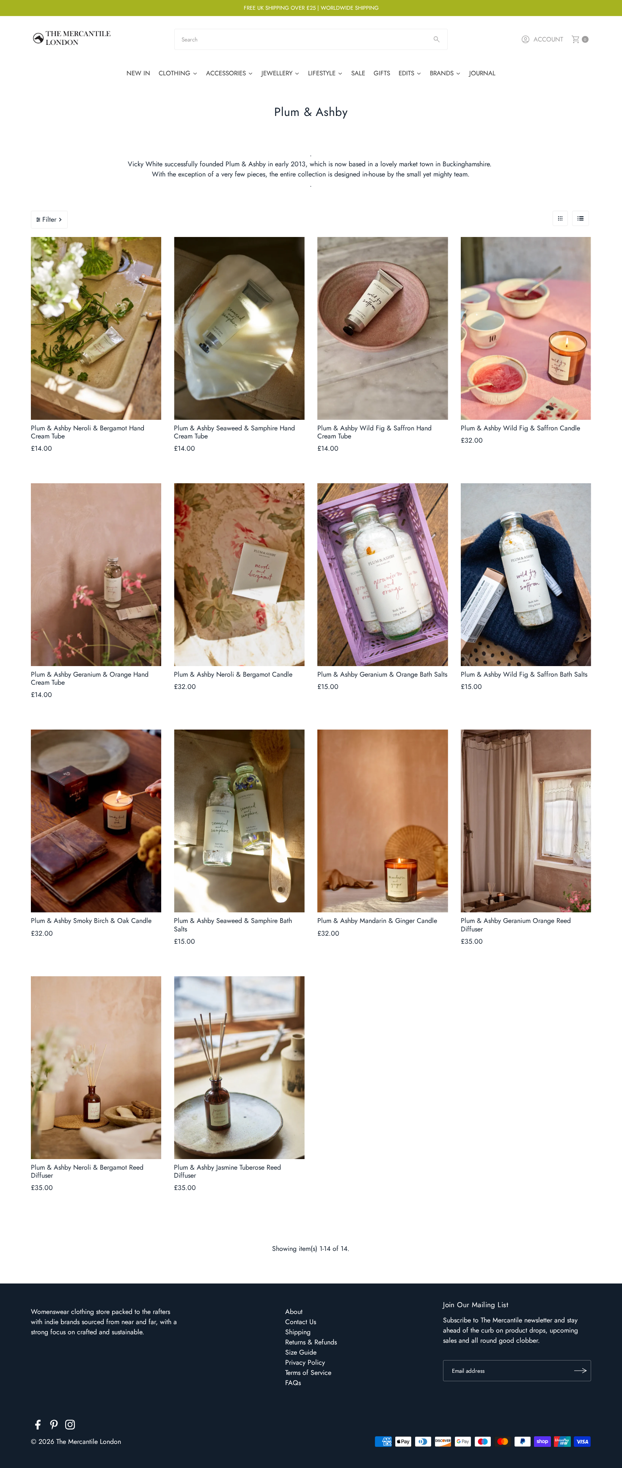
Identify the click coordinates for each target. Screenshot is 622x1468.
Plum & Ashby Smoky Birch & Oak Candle (91, 920)
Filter (49, 219)
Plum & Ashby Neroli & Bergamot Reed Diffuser (87, 1171)
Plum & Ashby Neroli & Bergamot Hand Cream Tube (87, 432)
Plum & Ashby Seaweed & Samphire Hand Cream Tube (234, 432)
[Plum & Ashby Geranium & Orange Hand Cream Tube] (96, 574)
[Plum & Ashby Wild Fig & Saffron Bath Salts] (526, 574)
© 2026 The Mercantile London (76, 1441)
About (294, 1312)
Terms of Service (308, 1372)
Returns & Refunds (311, 1342)
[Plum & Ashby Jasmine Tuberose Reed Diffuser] (239, 1067)
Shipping (298, 1332)
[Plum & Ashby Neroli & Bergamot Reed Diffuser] (96, 1067)
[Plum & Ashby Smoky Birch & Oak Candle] (96, 821)
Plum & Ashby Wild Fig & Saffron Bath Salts (524, 674)
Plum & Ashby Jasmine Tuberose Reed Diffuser (227, 1171)
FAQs (293, 1383)
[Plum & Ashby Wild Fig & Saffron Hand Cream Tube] (382, 328)
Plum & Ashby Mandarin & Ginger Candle (377, 920)
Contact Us (300, 1322)
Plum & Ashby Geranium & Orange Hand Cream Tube (90, 678)
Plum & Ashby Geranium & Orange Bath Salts (382, 674)
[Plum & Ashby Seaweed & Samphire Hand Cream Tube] (239, 328)
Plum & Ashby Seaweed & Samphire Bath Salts (233, 925)
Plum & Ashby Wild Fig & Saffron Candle (520, 428)
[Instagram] (70, 1426)
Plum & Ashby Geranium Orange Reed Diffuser (516, 925)
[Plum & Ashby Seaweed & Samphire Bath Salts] (239, 821)
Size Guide (301, 1352)
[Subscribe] (580, 1370)
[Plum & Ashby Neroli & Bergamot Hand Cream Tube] (96, 328)
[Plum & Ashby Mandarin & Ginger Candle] (382, 821)
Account (548, 39)
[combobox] (311, 39)
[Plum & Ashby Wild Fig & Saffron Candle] (526, 328)
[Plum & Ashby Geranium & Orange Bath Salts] (382, 574)
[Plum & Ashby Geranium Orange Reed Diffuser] (526, 821)
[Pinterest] (54, 1426)
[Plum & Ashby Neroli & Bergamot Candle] (239, 574)
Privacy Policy (305, 1362)
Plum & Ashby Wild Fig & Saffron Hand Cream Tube (374, 432)
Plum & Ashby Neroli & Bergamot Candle (233, 674)
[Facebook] (38, 1426)
